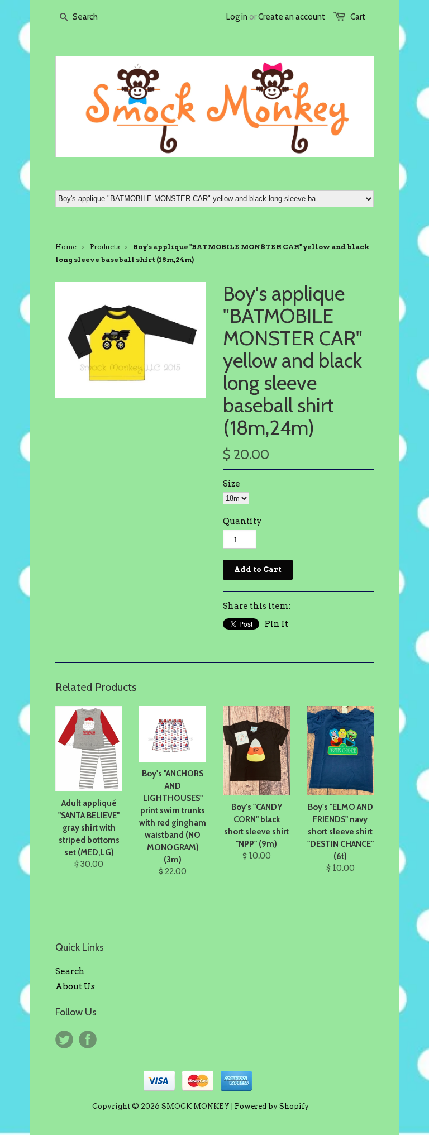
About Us (75, 986)
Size (231, 484)
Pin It (276, 624)
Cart (357, 17)
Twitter (64, 1039)
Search (70, 971)
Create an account (291, 17)
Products (105, 246)
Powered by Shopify (272, 1106)
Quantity (242, 521)
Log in (236, 17)
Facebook (88, 1039)
